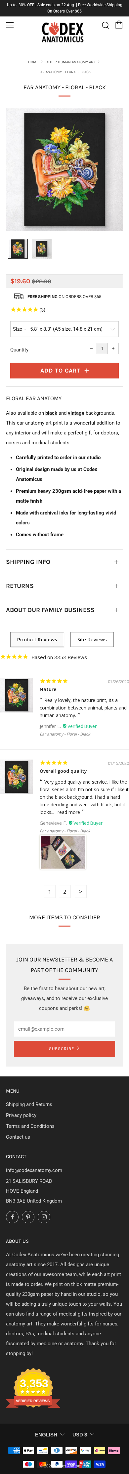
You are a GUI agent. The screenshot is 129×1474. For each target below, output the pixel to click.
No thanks (95, 757)
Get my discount (95, 746)
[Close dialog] (121, 712)
